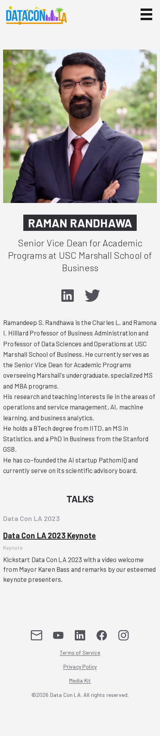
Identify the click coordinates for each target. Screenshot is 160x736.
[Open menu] (146, 14)
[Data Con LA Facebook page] (102, 635)
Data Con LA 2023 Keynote (49, 535)
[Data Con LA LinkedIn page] (80, 635)
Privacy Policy (80, 667)
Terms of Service (80, 653)
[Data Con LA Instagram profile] (123, 635)
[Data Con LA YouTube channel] (58, 635)
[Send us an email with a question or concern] (36, 635)
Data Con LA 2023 (31, 518)
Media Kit (80, 681)
